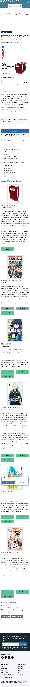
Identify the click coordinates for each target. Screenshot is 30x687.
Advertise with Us (22, 664)
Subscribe (27, 1)
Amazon (8, 249)
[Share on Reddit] (3, 58)
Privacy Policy (21, 668)
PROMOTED (9, 32)
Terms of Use (21, 666)
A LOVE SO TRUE (4, 664)
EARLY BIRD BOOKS (5, 668)
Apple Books (22, 308)
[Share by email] (3, 55)
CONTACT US (20, 674)
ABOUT (19, 672)
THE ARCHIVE (4, 666)
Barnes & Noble (8, 312)
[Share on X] (3, 50)
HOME (3, 32)
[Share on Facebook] (3, 47)
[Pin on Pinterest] (3, 52)
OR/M (19, 670)
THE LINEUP (3, 670)
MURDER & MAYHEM (5, 672)
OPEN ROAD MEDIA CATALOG (7, 674)
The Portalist (19, 42)
